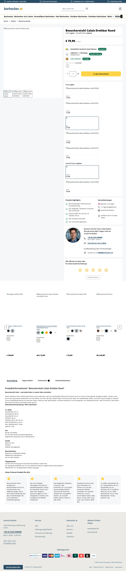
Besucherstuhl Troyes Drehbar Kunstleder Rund (47, 327)
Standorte (70, 536)
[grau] (12, 331)
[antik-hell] (72, 338)
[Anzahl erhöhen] (78, 73)
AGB (90, 567)
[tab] (7, 285)
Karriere (70, 529)
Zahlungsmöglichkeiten (43, 529)
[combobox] (73, 8)
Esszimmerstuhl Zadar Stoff (76, 326)
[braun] (98, 331)
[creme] (68, 331)
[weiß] (42, 340)
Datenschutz (109, 567)
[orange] (46, 332)
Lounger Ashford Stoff (14, 326)
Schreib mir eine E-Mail (97, 243)
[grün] (42, 332)
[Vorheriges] (7, 327)
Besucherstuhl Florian (103, 326)
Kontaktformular (10, 543)
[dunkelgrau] (8, 331)
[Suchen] (87, 8)
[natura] (8, 338)
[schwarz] (50, 332)
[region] (63, 327)
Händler (70, 533)
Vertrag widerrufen (13, 567)
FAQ (36, 526)
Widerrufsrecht (99, 567)
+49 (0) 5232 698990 (95, 237)
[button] (67, 66)
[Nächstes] (121, 16)
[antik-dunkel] (68, 338)
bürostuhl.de (92, 532)
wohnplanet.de (93, 528)
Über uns (70, 526)
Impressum (118, 567)
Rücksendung (40, 536)
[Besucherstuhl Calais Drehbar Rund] (33, 57)
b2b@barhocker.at (105, 253)
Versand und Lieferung (43, 533)
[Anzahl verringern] (68, 73)
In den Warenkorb (101, 74)
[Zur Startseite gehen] (13, 8)
